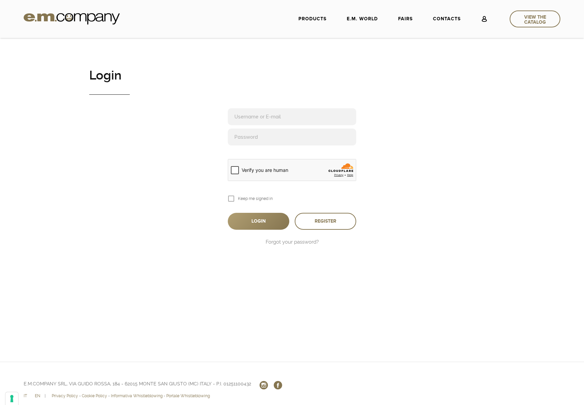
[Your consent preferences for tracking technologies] (11, 398)
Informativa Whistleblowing (137, 395)
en (37, 395)
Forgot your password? (292, 242)
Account (484, 19)
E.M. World (362, 19)
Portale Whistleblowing (188, 395)
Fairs (405, 19)
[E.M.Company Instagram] (264, 385)
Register (325, 221)
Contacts (447, 19)
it (25, 395)
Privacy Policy (65, 395)
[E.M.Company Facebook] (278, 385)
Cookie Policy (94, 395)
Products (312, 19)
